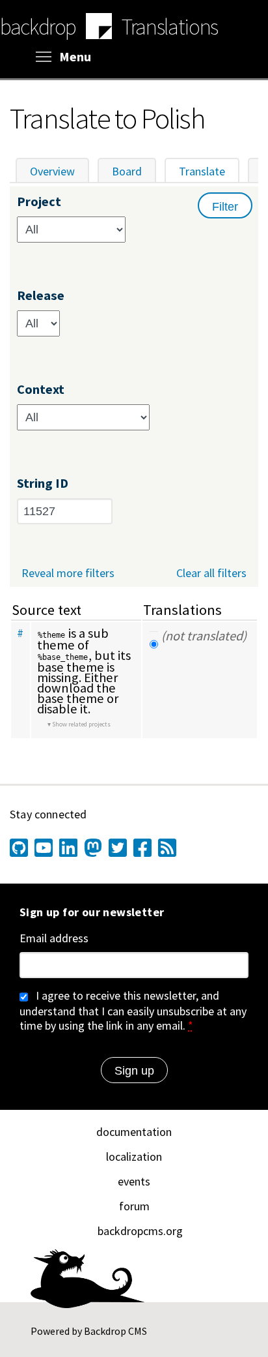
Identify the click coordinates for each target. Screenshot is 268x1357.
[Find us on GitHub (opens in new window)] (19, 847)
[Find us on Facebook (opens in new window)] (142, 847)
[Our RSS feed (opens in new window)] (167, 847)
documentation (134, 1131)
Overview (52, 171)
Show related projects (81, 724)
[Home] (99, 28)
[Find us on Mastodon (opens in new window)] (93, 847)
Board (127, 171)
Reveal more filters (67, 573)
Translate (209, 171)
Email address (54, 938)
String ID (42, 483)
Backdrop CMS (115, 1330)
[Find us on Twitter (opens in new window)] (118, 847)
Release (40, 296)
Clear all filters (211, 572)
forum (134, 1206)
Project (39, 202)
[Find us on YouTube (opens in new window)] (43, 847)
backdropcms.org (140, 1230)
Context (40, 389)
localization (134, 1156)
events (134, 1181)
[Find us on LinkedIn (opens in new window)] (68, 847)
